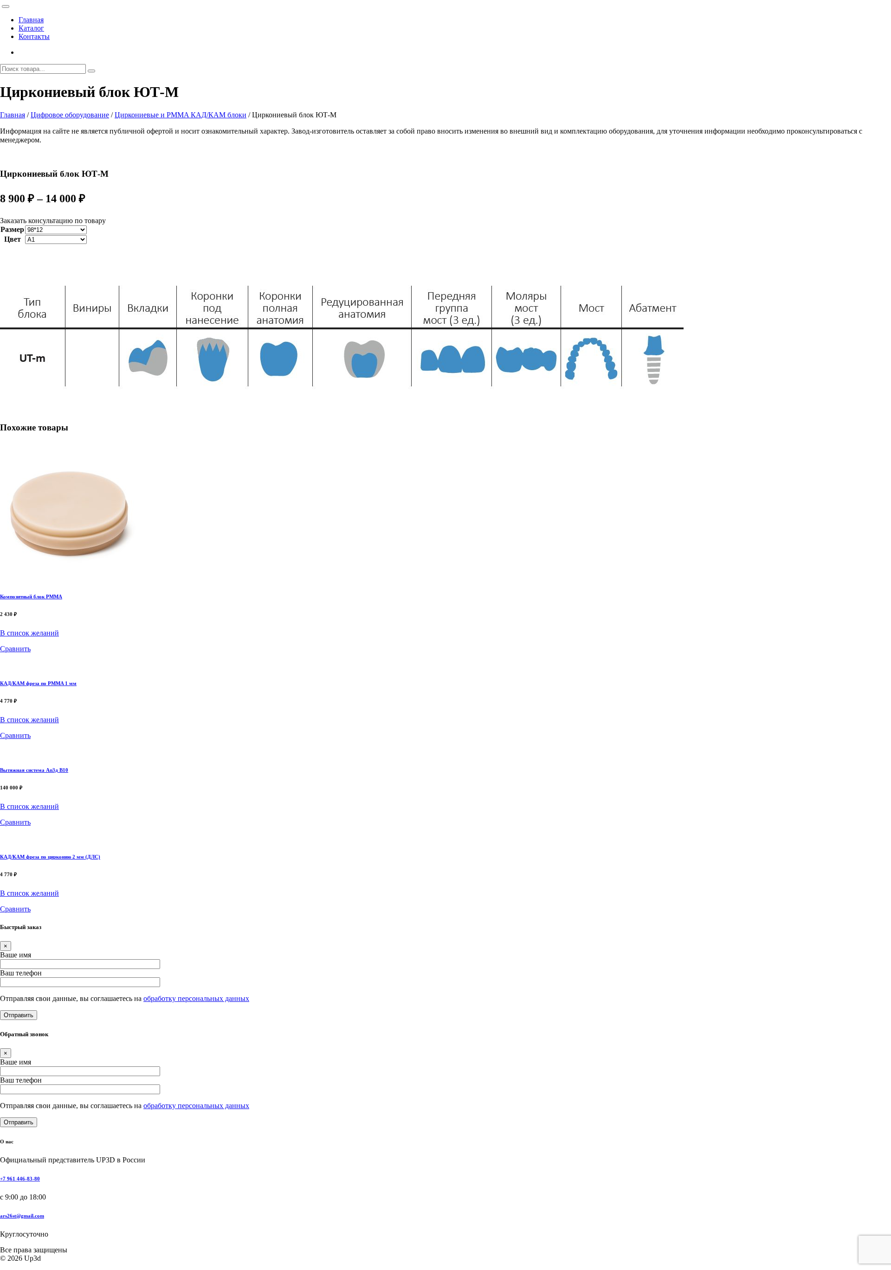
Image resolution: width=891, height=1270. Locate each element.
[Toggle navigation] (5, 6)
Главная (31, 20)
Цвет (12, 239)
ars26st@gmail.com (22, 1216)
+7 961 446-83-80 (20, 1178)
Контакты (34, 36)
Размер (12, 229)
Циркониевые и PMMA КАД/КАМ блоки (180, 115)
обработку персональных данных (196, 998)
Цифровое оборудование (70, 115)
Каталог (31, 28)
